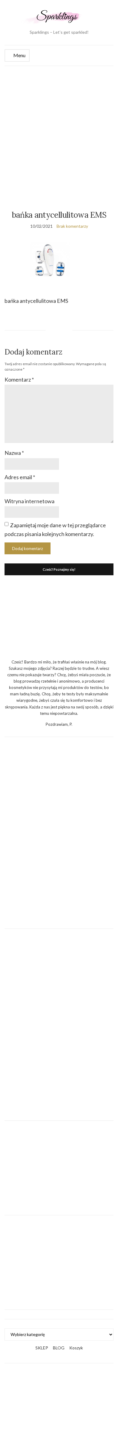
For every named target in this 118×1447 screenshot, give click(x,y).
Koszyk (76, 1347)
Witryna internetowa (29, 501)
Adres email (20, 477)
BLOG (58, 1347)
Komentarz (19, 379)
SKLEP (41, 1347)
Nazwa (14, 452)
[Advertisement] (59, 128)
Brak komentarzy (72, 226)
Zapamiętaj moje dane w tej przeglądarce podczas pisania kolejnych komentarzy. (55, 529)
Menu (18, 55)
